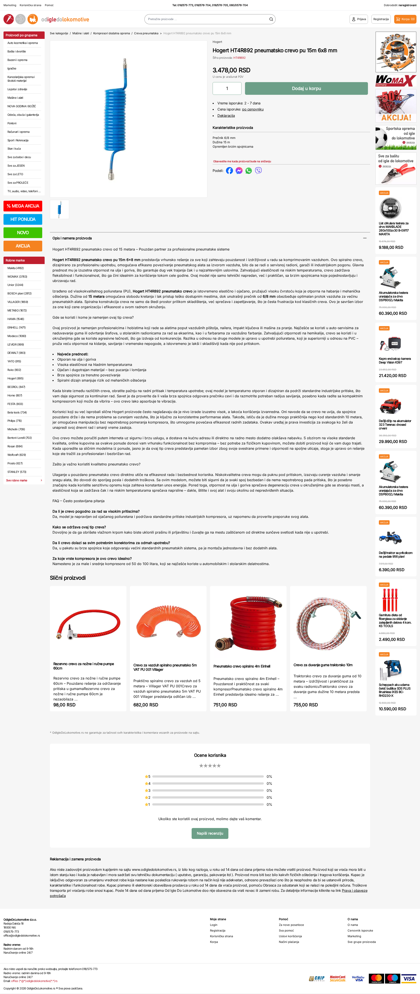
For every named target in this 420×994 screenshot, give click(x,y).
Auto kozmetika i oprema (22, 43)
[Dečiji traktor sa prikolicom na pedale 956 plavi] (390, 537)
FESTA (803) (15, 404)
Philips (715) (14, 420)
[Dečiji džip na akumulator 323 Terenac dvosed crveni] (390, 405)
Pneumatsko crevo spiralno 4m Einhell (242, 666)
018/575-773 (185, 5)
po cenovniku (252, 109)
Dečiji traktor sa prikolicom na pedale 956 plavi (395, 554)
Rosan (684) (15, 446)
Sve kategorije (59, 33)
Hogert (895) (15, 378)
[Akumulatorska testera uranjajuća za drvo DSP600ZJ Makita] (390, 277)
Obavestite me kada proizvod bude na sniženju (242, 161)
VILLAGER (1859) (17, 302)
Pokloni (11, 123)
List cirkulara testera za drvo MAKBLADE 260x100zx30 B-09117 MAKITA (394, 228)
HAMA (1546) (15, 319)
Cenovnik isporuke (360, 930)
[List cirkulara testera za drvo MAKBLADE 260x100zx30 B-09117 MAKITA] (390, 208)
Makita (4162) (15, 268)
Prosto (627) (15, 463)
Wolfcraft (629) (16, 454)
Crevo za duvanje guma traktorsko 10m (323, 665)
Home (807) (14, 395)
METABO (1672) (17, 310)
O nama (353, 925)
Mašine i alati (15, 97)
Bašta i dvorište (16, 51)
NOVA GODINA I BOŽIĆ (21, 106)
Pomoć (49, 5)
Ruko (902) (14, 370)
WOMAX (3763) (17, 276)
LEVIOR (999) (15, 344)
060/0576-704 (238, 5)
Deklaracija (226, 115)
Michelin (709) (16, 429)
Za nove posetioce (291, 925)
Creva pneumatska (146, 33)
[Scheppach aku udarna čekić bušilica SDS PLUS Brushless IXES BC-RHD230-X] (390, 669)
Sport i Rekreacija (17, 140)
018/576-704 (202, 5)
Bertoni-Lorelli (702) (19, 437)
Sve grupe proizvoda (362, 942)
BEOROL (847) (16, 387)
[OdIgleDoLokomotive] (53, 19)
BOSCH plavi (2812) (19, 293)
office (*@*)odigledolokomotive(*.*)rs (34, 981)
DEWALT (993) (16, 352)
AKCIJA (23, 246)
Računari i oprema (18, 131)
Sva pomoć (286, 930)
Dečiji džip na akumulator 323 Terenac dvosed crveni (395, 424)
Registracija (217, 930)
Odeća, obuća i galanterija (23, 114)
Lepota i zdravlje (17, 89)
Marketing (10, 5)
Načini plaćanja (289, 942)
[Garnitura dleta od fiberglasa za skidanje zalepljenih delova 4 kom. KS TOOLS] (390, 600)
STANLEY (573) (16, 472)
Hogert (217, 41)
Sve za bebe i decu (19, 157)
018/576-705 (220, 5)
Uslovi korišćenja (290, 936)
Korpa (214, 942)
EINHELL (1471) (16, 327)
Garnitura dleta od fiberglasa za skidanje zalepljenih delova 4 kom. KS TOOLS (395, 620)
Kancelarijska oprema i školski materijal (21, 79)
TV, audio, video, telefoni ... (24, 191)
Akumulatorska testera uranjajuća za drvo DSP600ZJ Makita (393, 296)
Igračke (11, 68)
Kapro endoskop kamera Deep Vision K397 (395, 360)
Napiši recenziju (210, 833)
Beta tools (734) (17, 412)
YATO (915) (14, 361)
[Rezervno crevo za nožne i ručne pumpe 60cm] (88, 623)
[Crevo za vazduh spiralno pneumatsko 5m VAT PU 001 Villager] (168, 624)
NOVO (23, 232)
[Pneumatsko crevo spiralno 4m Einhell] (248, 624)
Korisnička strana (30, 5)
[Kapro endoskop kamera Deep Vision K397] (390, 343)
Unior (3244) (15, 285)
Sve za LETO (15, 174)
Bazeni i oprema (17, 60)
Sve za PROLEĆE (17, 182)
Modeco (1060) (16, 336)
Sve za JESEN (15, 165)
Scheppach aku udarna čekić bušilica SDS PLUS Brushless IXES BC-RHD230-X (394, 690)
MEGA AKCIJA (23, 206)
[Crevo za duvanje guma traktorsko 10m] (328, 624)
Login (213, 925)
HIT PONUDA (22, 219)
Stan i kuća (14, 148)
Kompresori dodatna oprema (111, 33)
